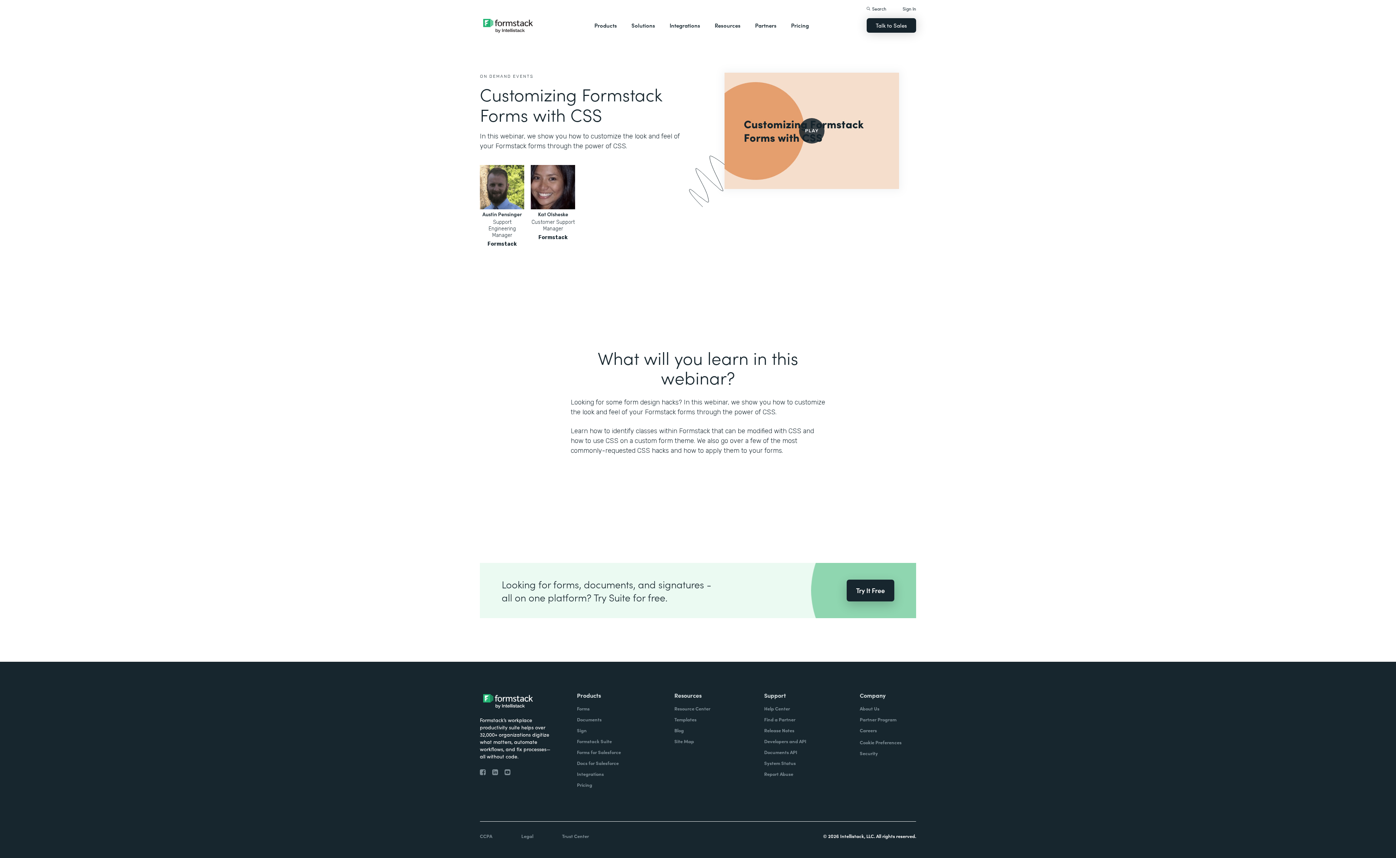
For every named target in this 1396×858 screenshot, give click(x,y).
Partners (766, 25)
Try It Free (870, 590)
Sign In (909, 8)
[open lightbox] (812, 131)
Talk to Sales (891, 25)
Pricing (800, 25)
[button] (606, 25)
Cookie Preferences (881, 742)
